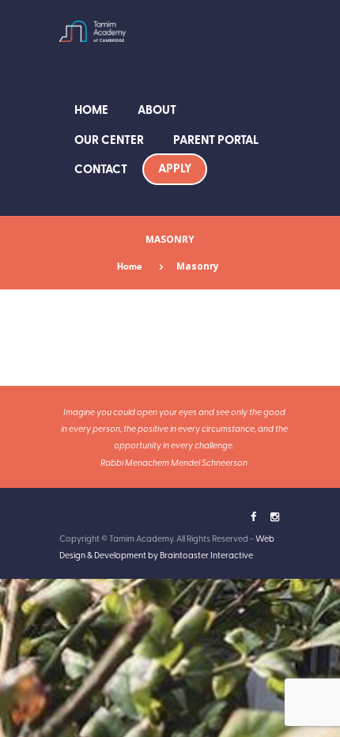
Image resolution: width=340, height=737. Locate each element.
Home (91, 109)
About (157, 109)
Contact (100, 168)
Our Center (109, 139)
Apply (174, 167)
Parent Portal (216, 139)
